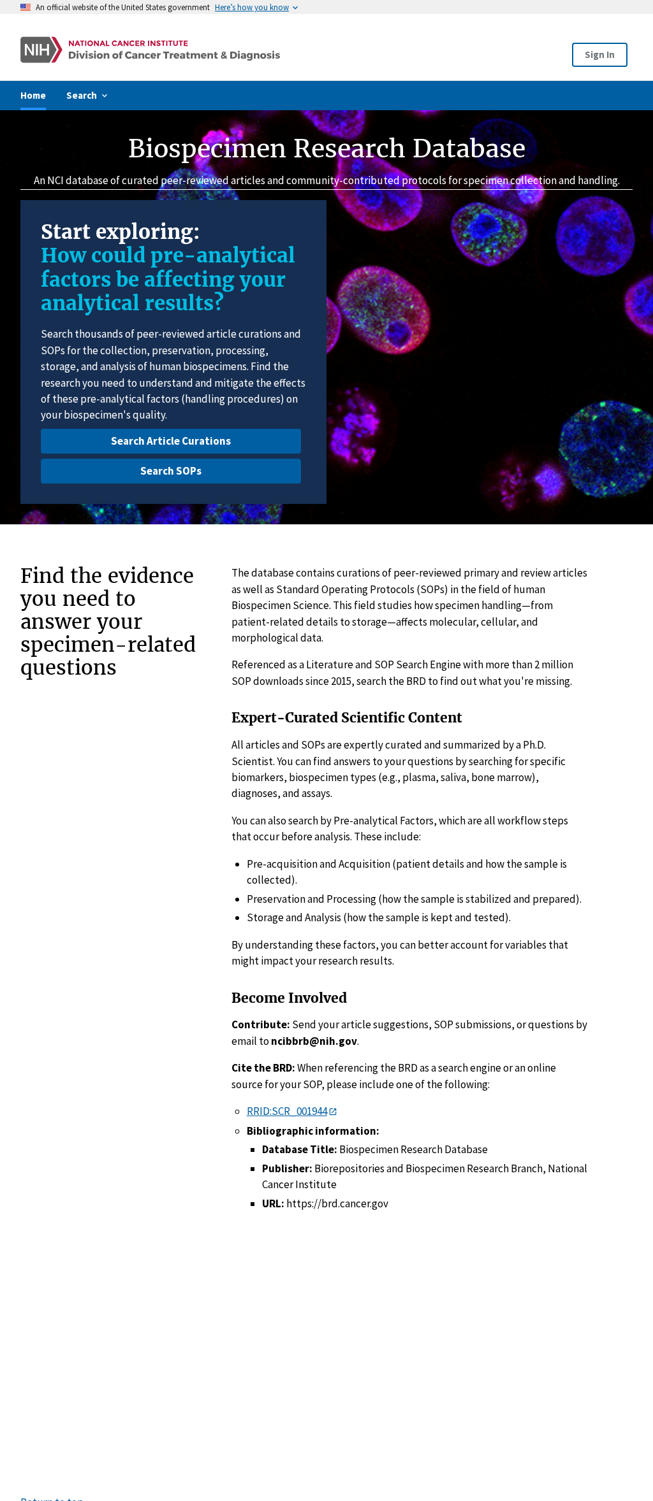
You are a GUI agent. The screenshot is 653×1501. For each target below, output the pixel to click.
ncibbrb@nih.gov (314, 1041)
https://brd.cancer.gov (337, 1203)
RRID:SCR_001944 (287, 1111)
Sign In (600, 54)
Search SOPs (171, 471)
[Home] (204, 49)
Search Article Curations (171, 441)
